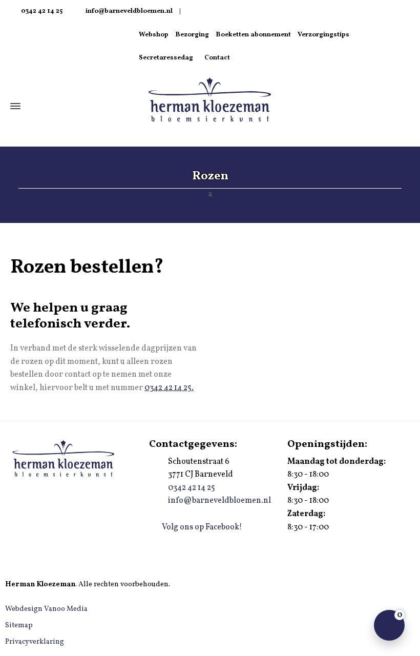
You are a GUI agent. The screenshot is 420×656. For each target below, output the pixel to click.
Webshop (154, 34)
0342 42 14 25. (169, 388)
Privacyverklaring (34, 642)
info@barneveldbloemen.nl (129, 11)
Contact (217, 58)
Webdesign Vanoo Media (46, 609)
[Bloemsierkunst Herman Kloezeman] (210, 101)
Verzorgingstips (323, 34)
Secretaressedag (166, 58)
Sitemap (19, 625)
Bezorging (192, 34)
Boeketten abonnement (253, 34)
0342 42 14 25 (40, 11)
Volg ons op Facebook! (201, 527)
